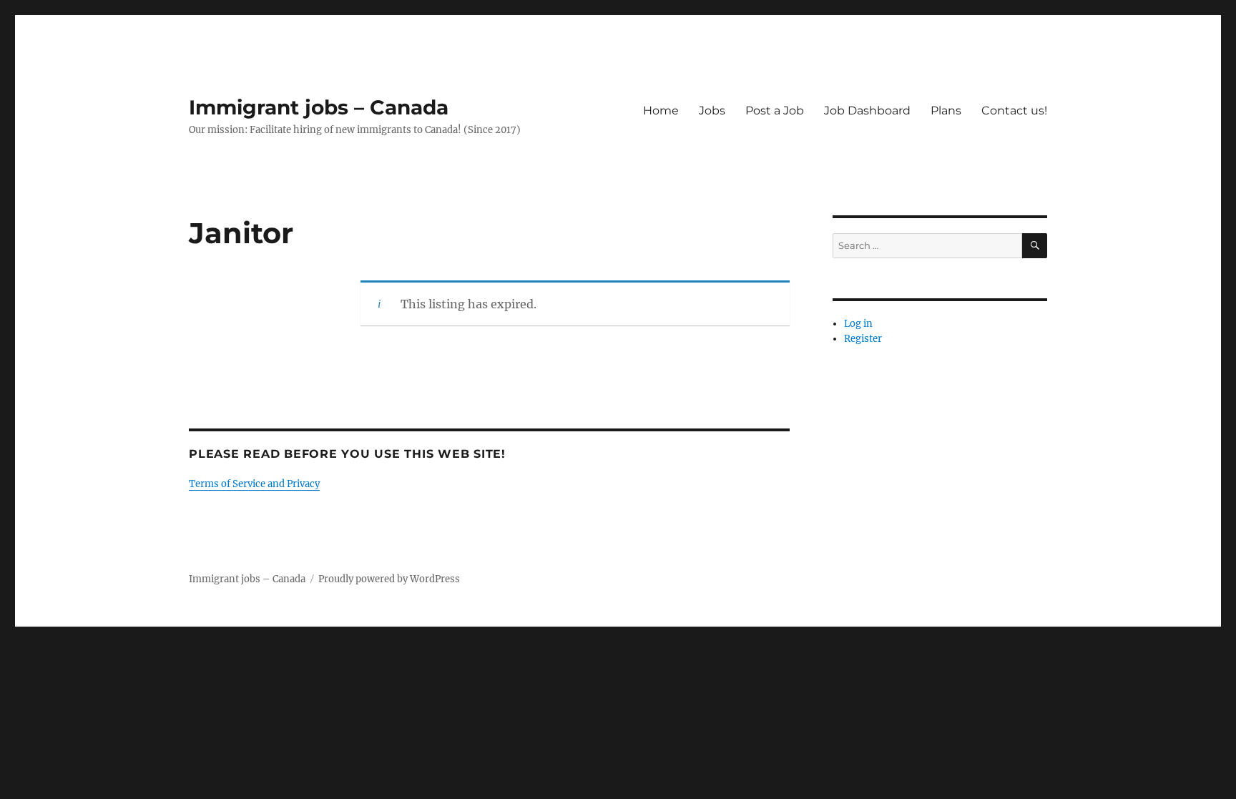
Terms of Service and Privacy (254, 484)
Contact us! (1014, 110)
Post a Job (774, 110)
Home (661, 110)
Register (863, 339)
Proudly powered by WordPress (389, 579)
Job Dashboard (867, 110)
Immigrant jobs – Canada (318, 107)
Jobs (712, 110)
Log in (858, 324)
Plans (946, 110)
